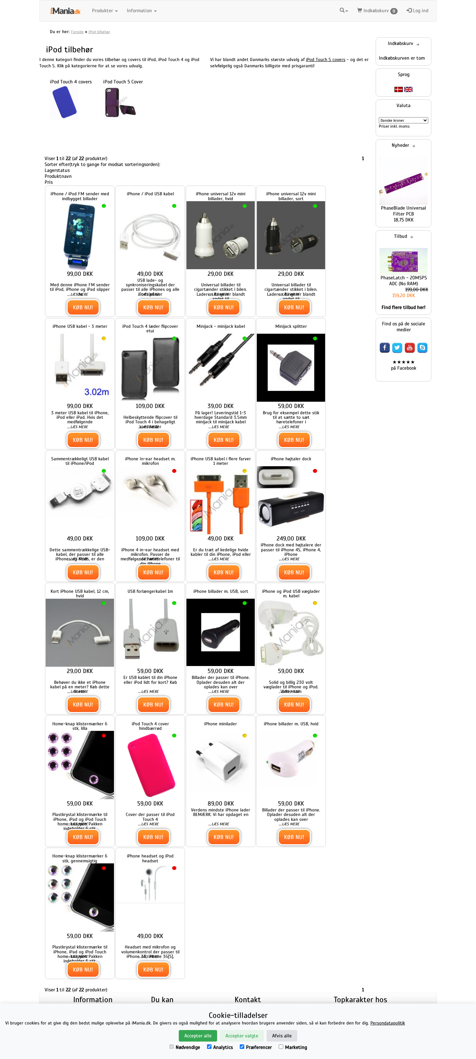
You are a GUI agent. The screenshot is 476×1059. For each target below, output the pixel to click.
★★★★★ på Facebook (403, 365)
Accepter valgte (241, 1036)
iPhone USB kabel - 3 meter (80, 326)
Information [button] (140, 11)
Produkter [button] (103, 11)
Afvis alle (282, 1036)
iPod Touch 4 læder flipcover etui (150, 328)
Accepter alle (198, 1036)
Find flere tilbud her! (403, 307)
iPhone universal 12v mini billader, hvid (220, 196)
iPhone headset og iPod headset (150, 858)
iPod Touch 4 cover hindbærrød (150, 726)
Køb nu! (83, 307)
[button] (344, 11)
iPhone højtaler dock (291, 459)
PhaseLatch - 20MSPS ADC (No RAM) (404, 281)
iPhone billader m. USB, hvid (291, 724)
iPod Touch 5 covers (325, 59)
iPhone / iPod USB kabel (150, 194)
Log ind (420, 11)
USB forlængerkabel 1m (150, 591)
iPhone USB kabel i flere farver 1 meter (221, 461)
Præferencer (259, 1047)
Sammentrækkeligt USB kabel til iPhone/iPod (80, 461)
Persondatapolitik (387, 1023)
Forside (77, 31)
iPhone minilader (220, 724)
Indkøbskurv (378, 11)
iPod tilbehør (99, 31)
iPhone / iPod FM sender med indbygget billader (80, 196)
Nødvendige (188, 1047)
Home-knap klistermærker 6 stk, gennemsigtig (79, 858)
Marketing (296, 1047)
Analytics (223, 1047)
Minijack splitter (291, 326)
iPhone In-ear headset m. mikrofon (150, 461)
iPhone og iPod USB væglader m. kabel (291, 593)
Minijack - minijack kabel (221, 326)
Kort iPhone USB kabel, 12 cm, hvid (80, 593)
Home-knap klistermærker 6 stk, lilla (79, 726)
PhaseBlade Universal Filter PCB (403, 211)
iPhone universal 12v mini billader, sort (291, 196)
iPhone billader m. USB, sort (220, 591)
